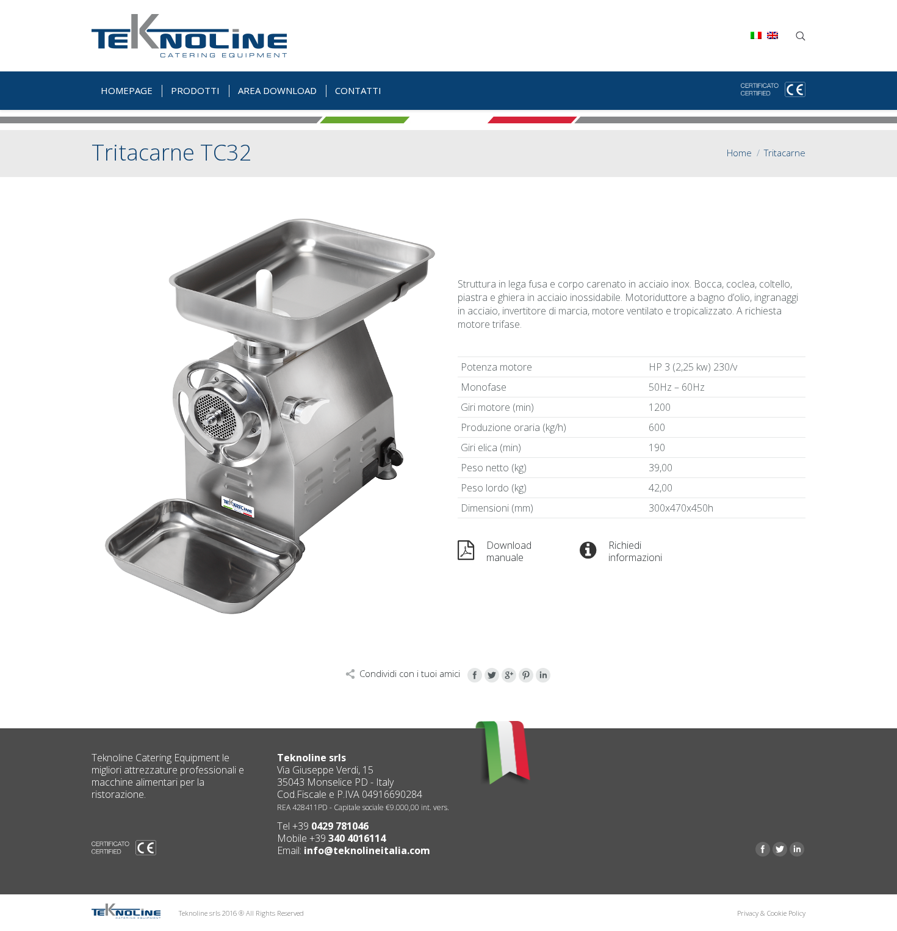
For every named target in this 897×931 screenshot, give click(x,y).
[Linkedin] (797, 849)
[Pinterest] (526, 675)
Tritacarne (784, 153)
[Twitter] (492, 675)
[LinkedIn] (543, 675)
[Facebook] (474, 675)
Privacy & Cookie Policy (771, 913)
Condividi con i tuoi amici (409, 673)
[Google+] (509, 675)
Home (739, 153)
